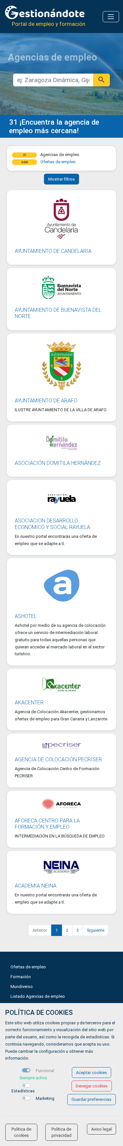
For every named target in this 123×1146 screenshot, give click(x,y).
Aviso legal (101, 1129)
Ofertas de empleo (58, 161)
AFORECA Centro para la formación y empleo (47, 824)
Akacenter (29, 702)
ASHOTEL (26, 616)
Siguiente (95, 930)
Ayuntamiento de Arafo (46, 400)
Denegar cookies (92, 1086)
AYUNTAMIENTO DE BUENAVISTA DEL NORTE (58, 313)
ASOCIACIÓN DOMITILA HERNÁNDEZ (58, 463)
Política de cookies (21, 1132)
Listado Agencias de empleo (37, 996)
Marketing (45, 1098)
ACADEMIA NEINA (35, 886)
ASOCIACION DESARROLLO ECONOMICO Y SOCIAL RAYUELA (52, 524)
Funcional (45, 1070)
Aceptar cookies (91, 1072)
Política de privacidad (61, 1132)
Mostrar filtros (61, 179)
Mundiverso (21, 986)
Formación (20, 976)
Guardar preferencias (92, 1099)
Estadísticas (23, 1090)
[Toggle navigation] (111, 16)
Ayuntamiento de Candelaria (53, 251)
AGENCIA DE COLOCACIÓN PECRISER (58, 759)
